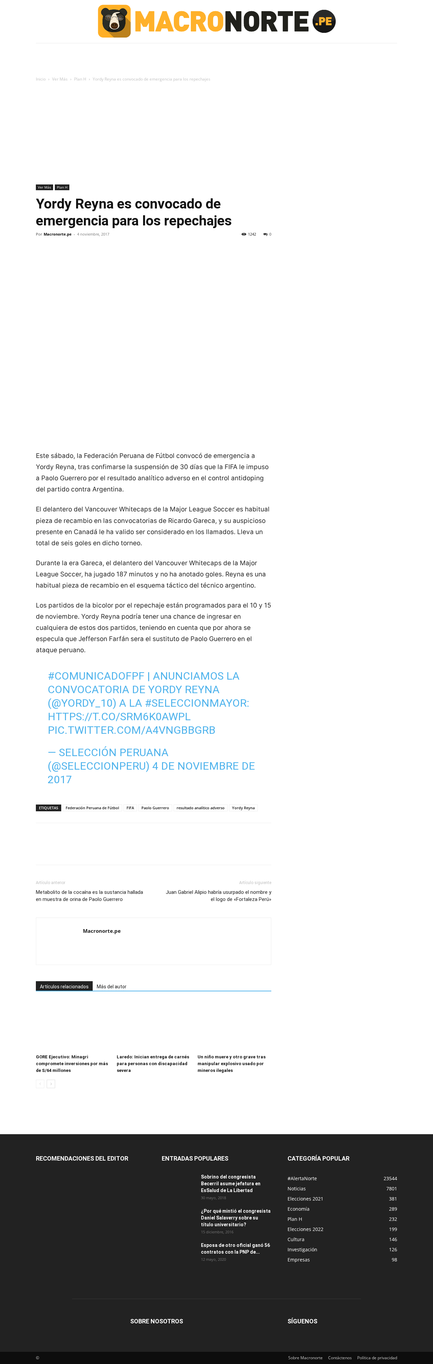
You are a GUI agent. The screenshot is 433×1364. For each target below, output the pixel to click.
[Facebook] (42, 257)
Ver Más (60, 79)
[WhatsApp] (89, 257)
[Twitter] (58, 257)
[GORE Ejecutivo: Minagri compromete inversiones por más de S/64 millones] (73, 1025)
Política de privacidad (377, 1358)
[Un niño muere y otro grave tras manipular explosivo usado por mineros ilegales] (234, 1025)
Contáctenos (340, 1358)
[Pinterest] (74, 257)
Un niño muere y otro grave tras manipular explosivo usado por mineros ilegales (232, 1063)
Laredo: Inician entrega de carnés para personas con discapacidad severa (153, 1063)
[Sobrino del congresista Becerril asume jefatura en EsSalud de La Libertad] (179, 1185)
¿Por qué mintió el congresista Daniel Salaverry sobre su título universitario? (236, 1217)
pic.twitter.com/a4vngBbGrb (131, 730)
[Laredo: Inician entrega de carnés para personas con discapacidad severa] (153, 1025)
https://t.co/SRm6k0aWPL (119, 716)
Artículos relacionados (64, 986)
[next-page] (51, 1084)
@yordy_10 (82, 703)
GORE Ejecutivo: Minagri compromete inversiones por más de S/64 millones (72, 1063)
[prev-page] (40, 1084)
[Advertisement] (216, 133)
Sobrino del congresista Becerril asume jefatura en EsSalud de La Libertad (230, 1183)
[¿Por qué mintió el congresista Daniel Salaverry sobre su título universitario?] (179, 1219)
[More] (105, 257)
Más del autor (112, 986)
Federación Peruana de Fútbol (92, 807)
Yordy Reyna (243, 807)
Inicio (41, 79)
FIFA (130, 807)
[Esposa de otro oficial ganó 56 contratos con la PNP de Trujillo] (179, 1254)
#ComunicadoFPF (96, 675)
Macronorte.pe (58, 234)
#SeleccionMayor (196, 703)
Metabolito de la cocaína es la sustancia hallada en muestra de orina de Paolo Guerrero (89, 895)
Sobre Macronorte (305, 1358)
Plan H (80, 79)
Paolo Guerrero (155, 807)
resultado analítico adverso (201, 807)
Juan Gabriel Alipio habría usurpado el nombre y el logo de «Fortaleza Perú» (218, 895)
